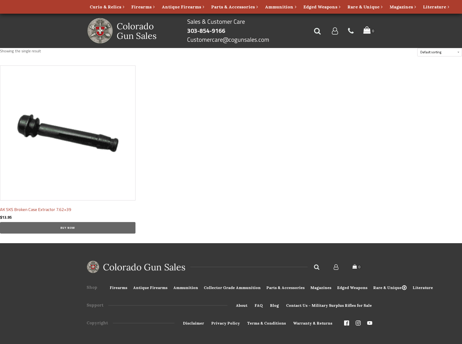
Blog (274, 305)
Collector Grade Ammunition (232, 288)
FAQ (259, 305)
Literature (423, 288)
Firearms (118, 288)
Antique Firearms (150, 288)
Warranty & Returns (312, 323)
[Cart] (357, 267)
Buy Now (67, 227)
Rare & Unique (387, 287)
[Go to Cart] (369, 30)
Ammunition (185, 288)
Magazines (320, 288)
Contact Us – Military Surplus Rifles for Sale (329, 305)
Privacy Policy (225, 323)
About (241, 305)
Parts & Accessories (285, 288)
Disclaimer (193, 323)
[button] (107, 7)
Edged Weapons (352, 288)
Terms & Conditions (266, 323)
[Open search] (317, 31)
